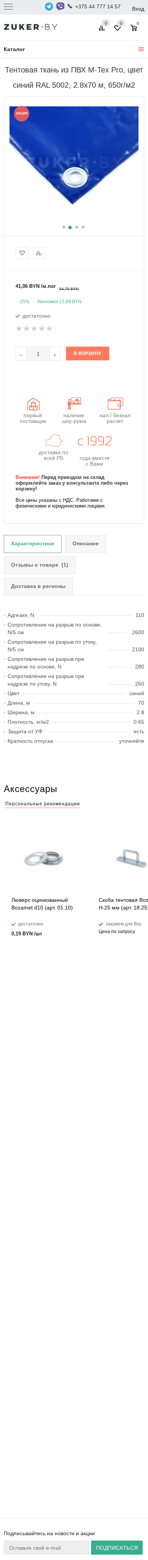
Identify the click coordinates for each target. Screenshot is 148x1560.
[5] (50, 329)
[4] (42, 329)
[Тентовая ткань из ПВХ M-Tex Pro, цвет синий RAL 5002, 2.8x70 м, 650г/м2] (74, 162)
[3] (34, 329)
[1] (19, 329)
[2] (27, 329)
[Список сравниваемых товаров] (103, 31)
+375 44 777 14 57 (98, 6)
